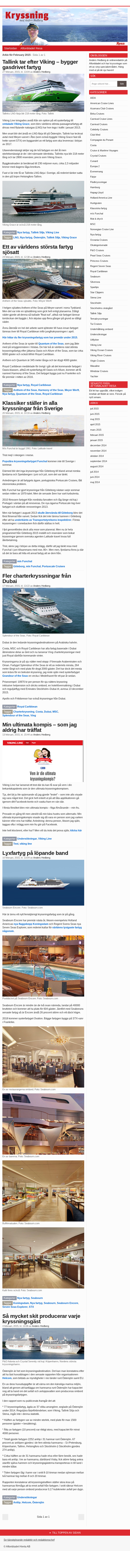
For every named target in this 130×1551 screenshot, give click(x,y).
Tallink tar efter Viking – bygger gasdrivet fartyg (40, 64)
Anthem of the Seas (25, 390)
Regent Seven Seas (100, 266)
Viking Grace (69, 237)
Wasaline (95, 366)
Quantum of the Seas (51, 343)
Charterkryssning (23, 711)
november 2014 (98, 450)
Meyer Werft (72, 390)
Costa (39, 711)
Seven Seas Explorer (15, 1307)
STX (31, 1307)
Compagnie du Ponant (101, 140)
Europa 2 (95, 166)
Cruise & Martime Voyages (104, 150)
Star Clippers (97, 292)
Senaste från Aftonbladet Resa (103, 384)
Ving (33, 715)
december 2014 (98, 445)
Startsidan (10, 48)
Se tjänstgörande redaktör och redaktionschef (29, 1540)
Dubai (47, 711)
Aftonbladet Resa (31, 48)
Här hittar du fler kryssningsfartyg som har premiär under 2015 (39, 337)
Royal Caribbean (41, 385)
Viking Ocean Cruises (101, 350)
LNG (16, 237)
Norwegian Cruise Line (102, 229)
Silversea (95, 282)
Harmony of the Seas (50, 390)
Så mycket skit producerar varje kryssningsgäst (41, 1318)
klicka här (76, 830)
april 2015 (95, 424)
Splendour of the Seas (15, 715)
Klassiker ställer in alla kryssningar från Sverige (32, 405)
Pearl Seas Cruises (100, 255)
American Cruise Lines (102, 103)
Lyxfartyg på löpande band (35, 853)
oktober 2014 (97, 456)
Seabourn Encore (67, 1303)
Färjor (93, 176)
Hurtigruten (96, 203)
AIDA (93, 98)
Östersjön (39, 237)
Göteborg (19, 566)
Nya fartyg (23, 232)
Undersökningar (27, 838)
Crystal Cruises (98, 155)
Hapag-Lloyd (96, 192)
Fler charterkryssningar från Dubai (36, 578)
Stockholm (95, 303)
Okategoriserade (98, 245)
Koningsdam (21, 1303)
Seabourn (37, 1298)
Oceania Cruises (99, 240)
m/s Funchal (24, 561)
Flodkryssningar (98, 182)
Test (15, 843)
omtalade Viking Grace (15, 124)
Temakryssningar (99, 318)
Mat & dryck (96, 218)
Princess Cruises (99, 261)
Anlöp (17, 1502)
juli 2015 (94, 408)
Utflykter (94, 339)
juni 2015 (94, 414)
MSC (55, 711)
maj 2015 (95, 419)
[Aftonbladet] (14, 3)
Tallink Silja (37, 232)
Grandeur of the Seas (15, 675)
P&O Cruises (97, 250)
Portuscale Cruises (53, 566)
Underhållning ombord (101, 329)
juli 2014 (94, 471)
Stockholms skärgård (101, 308)
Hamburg (95, 187)
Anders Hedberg (41, 72)
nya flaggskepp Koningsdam (31, 924)
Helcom (7, 1378)
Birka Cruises (97, 113)
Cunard (94, 161)
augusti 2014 (96, 466)
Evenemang (96, 171)
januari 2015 (96, 440)
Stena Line (95, 297)
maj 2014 (95, 482)
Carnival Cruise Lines (101, 119)
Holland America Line (101, 197)
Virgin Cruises (97, 360)
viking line (26, 843)
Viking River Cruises (100, 355)
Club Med (95, 134)
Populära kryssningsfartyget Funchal (24, 461)
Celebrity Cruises (99, 129)
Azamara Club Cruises (102, 108)
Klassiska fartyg (98, 208)
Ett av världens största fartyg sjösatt (37, 249)
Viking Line (52, 232)
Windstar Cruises (99, 371)
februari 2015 (97, 435)
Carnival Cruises (98, 124)
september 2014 (98, 461)
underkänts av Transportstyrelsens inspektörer (43, 520)
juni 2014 (94, 477)
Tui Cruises (96, 324)
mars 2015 (95, 429)
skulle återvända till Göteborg (55, 512)
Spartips (94, 287)
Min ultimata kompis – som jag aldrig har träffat (39, 727)
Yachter (94, 376)
